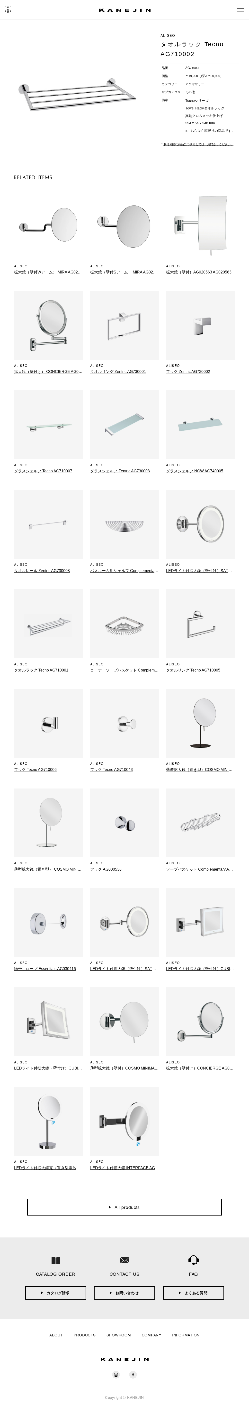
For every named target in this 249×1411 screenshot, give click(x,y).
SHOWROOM (119, 1334)
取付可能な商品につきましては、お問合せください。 (198, 144)
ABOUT (56, 1334)
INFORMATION (186, 1334)
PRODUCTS (85, 1334)
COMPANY (151, 1334)
